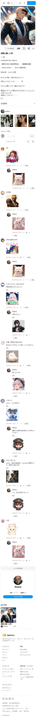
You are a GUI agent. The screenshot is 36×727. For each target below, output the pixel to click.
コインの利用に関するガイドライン (13, 708)
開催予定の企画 (24, 674)
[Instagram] (9, 699)
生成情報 (4, 103)
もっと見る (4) (18, 568)
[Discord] (6, 699)
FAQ (26, 708)
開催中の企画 (24, 672)
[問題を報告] (21, 165)
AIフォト (5, 652)
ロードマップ (6, 690)
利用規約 (5, 703)
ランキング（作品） (8, 669)
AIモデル (5, 657)
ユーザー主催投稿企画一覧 (26, 678)
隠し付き (10, 141)
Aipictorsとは (6, 688)
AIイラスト (5, 649)
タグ (3, 660)
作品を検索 (23, 649)
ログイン (31, 3)
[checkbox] (6, 141)
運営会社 (26, 711)
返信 (27, 165)
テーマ (4, 655)
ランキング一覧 (7, 676)
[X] (3, 699)
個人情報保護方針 (14, 703)
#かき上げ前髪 (5, 77)
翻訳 (2, 98)
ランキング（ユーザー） (8, 672)
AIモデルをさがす (25, 655)
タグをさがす (24, 652)
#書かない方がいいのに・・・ (10, 81)
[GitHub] (13, 699)
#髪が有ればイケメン (17, 77)
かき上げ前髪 (12, 72)
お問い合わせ (6, 711)
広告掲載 (14, 711)
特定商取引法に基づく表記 (10, 706)
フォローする (18, 597)
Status (20, 711)
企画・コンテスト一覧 (26, 669)
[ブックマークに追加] (24, 48)
